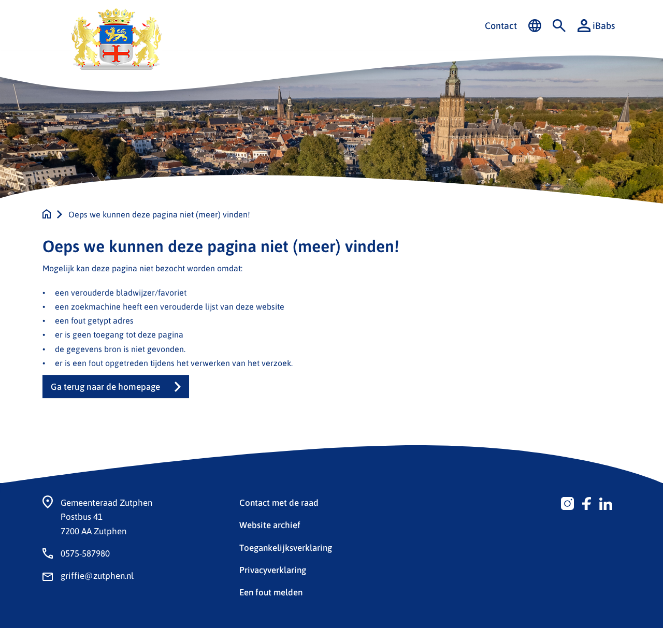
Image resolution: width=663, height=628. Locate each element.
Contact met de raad (279, 502)
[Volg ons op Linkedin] (605, 502)
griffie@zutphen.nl (97, 575)
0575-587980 (85, 553)
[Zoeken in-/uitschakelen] (559, 25)
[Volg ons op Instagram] (567, 502)
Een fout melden (270, 591)
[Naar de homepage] (46, 214)
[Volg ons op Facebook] (586, 502)
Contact (501, 25)
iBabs (604, 25)
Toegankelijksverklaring (285, 547)
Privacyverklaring (272, 569)
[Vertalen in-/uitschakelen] (535, 25)
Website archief (269, 524)
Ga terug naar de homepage (105, 386)
